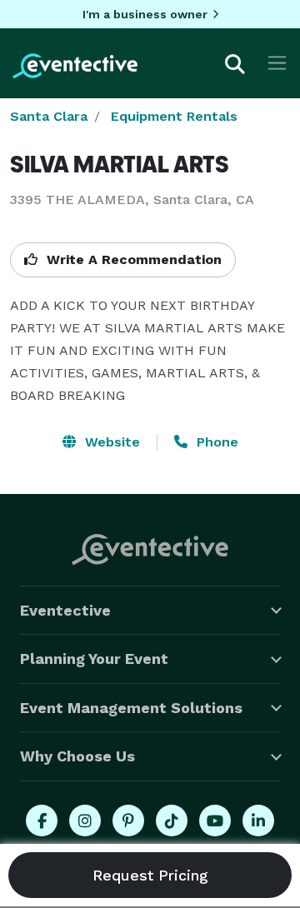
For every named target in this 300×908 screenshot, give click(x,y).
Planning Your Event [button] (94, 658)
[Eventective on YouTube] (215, 820)
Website (110, 442)
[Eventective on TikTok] (172, 820)
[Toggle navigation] (277, 63)
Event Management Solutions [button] (131, 707)
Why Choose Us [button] (77, 756)
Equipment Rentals (174, 116)
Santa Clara (49, 116)
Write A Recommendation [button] (132, 259)
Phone (215, 442)
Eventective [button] (65, 610)
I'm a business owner (145, 14)
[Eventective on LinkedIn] (258, 820)
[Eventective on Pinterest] (128, 820)
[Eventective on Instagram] (85, 820)
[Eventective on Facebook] (42, 820)
